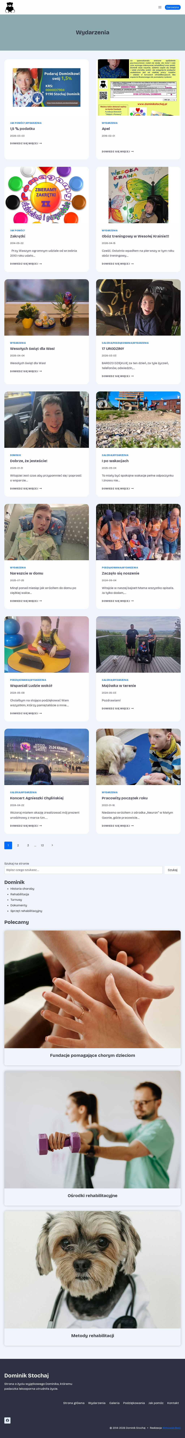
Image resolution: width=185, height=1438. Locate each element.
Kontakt (173, 1403)
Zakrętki (17, 236)
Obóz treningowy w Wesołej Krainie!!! (135, 236)
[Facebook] (7, 1420)
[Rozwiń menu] (159, 7)
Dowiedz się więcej (26, 143)
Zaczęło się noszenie (120, 573)
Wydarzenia (34, 123)
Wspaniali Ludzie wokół (31, 685)
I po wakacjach (115, 461)
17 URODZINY (113, 348)
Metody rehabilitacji (92, 1335)
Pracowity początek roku (125, 798)
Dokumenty (18, 905)
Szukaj (172, 870)
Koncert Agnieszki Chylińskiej (37, 798)
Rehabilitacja (19, 894)
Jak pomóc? (17, 123)
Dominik (15, 455)
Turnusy (16, 900)
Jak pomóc (156, 1403)
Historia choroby (22, 889)
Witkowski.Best (171, 1428)
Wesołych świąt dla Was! (32, 348)
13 (42, 845)
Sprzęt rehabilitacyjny (26, 911)
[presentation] (46, 87)
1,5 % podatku (22, 129)
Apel (106, 129)
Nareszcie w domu (26, 573)
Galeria (107, 343)
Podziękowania (122, 343)
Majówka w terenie (119, 685)
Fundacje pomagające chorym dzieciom (92, 1055)
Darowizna (173, 7)
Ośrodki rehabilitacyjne (92, 1195)
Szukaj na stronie (16, 863)
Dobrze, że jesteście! (28, 461)
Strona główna (74, 1403)
